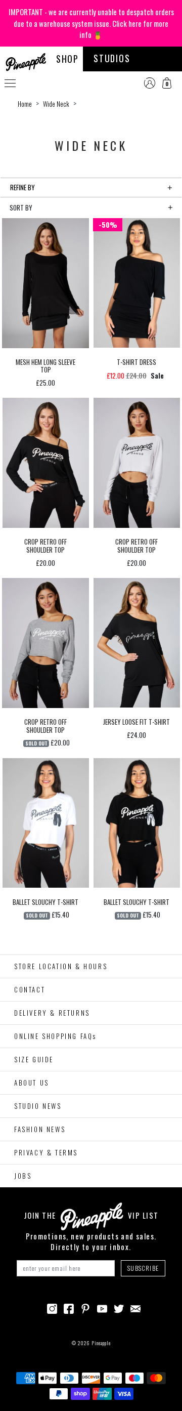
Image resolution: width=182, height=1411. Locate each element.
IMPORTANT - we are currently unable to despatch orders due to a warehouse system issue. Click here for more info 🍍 (91, 23)
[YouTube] (102, 1307)
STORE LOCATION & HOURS (60, 966)
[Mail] (135, 1307)
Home (25, 104)
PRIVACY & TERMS (46, 1152)
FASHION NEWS (39, 1129)
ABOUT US (31, 1082)
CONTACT (29, 989)
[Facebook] (69, 1307)
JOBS (22, 1176)
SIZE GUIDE (34, 1059)
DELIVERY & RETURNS (52, 1013)
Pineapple (101, 1343)
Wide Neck (56, 104)
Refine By (22, 187)
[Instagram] (52, 1307)
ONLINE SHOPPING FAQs (55, 1036)
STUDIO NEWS (38, 1106)
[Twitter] (119, 1307)
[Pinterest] (85, 1307)
